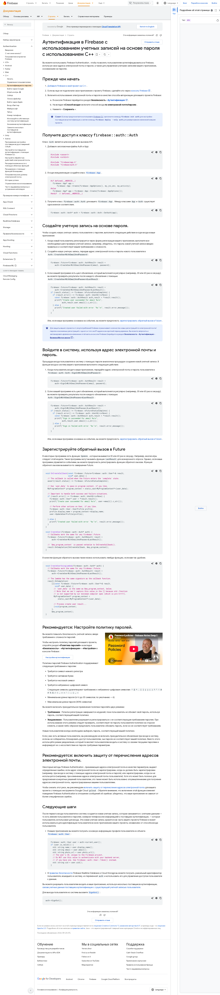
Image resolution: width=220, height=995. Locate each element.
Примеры (108, 16)
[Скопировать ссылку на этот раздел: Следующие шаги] (78, 807)
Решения (60, 3)
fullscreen (215, 10)
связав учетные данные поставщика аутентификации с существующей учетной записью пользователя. (91, 887)
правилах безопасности (61, 873)
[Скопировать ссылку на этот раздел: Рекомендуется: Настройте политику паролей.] (135, 627)
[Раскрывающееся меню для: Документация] (93, 3)
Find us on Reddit (88, 952)
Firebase (45, 35)
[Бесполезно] (161, 35)
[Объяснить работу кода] (152, 152)
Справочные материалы (88, 16)
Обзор (6, 16)
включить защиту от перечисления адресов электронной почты (114, 787)
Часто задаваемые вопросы (137, 969)
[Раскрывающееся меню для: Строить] (37, 3)
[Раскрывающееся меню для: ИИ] (43, 16)
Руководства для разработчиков (50, 948)
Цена (70, 3)
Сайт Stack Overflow (134, 952)
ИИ (38, 16)
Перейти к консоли (199, 3)
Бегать (45, 3)
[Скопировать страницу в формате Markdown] (104, 54)
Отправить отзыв (151, 42)
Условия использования (47, 990)
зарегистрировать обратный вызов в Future (140, 321)
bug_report (211, 10)
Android (69, 979)
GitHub (40, 965)
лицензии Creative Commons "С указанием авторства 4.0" (117, 926)
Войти (214, 3)
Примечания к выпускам (136, 961)
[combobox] (140, 3)
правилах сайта (78, 928)
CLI (98, 117)
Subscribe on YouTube (90, 961)
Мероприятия (87, 965)
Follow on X (86, 957)
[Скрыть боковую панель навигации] (30, 990)
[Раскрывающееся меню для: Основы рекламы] (32, 16)
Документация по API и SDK (48, 952)
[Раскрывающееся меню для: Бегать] (51, 3)
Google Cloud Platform (110, 979)
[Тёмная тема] (156, 152)
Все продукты (130, 979)
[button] (15, 40)
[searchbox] (17, 25)
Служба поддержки (134, 948)
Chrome (81, 979)
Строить (30, 3)
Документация (83, 3)
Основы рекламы (21, 16)
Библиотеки (42, 961)
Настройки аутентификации (58, 657)
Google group (132, 957)
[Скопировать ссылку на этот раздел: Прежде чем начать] (82, 79)
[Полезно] (157, 35)
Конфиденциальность (68, 990)
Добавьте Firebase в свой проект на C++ (66, 86)
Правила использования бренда (139, 965)
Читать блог (87, 948)
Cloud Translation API (111, 26)
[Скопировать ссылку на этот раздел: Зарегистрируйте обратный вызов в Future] (127, 449)
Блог (185, 3)
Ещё (100, 3)
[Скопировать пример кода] (161, 152)
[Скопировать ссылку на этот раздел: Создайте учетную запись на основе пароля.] (130, 226)
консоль (139, 91)
